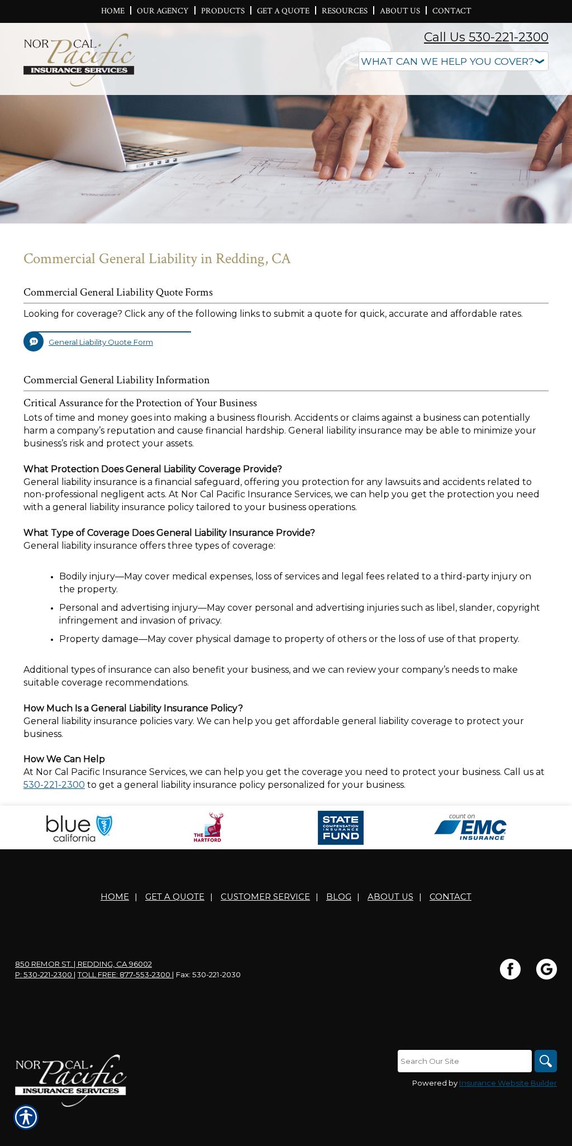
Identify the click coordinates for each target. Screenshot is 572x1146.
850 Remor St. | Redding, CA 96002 (83, 963)
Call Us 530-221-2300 (486, 37)
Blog (338, 897)
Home (115, 897)
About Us (390, 897)
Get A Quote (174, 897)
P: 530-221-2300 (44, 974)
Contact (450, 897)
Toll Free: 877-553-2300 (125, 974)
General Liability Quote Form (101, 341)
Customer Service (265, 897)
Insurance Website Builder (508, 1082)
